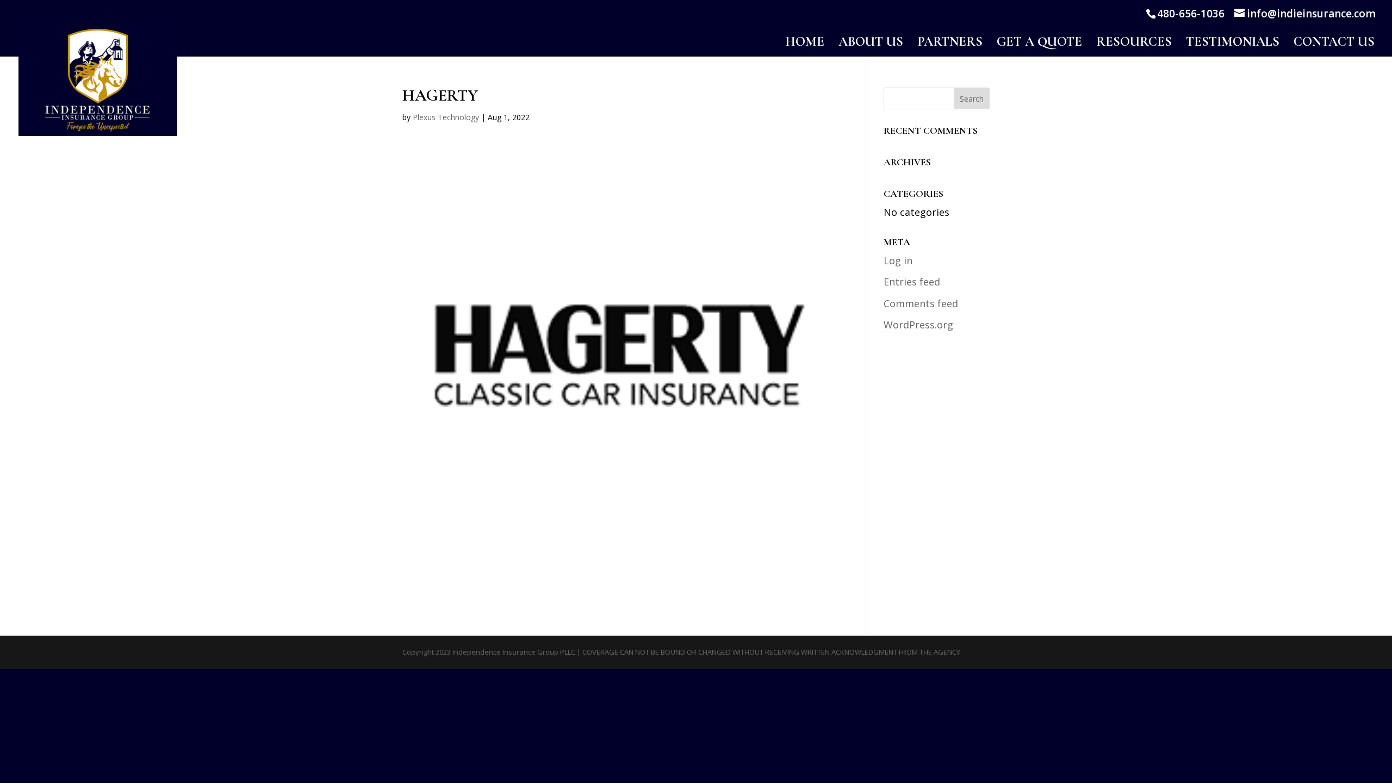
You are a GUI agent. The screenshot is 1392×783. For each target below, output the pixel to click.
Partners (950, 43)
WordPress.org (918, 324)
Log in (898, 260)
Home (804, 43)
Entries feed (912, 281)
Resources (1134, 43)
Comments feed (921, 303)
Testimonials (1232, 43)
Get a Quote (1039, 43)
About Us (870, 43)
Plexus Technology (446, 117)
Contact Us (1334, 43)
